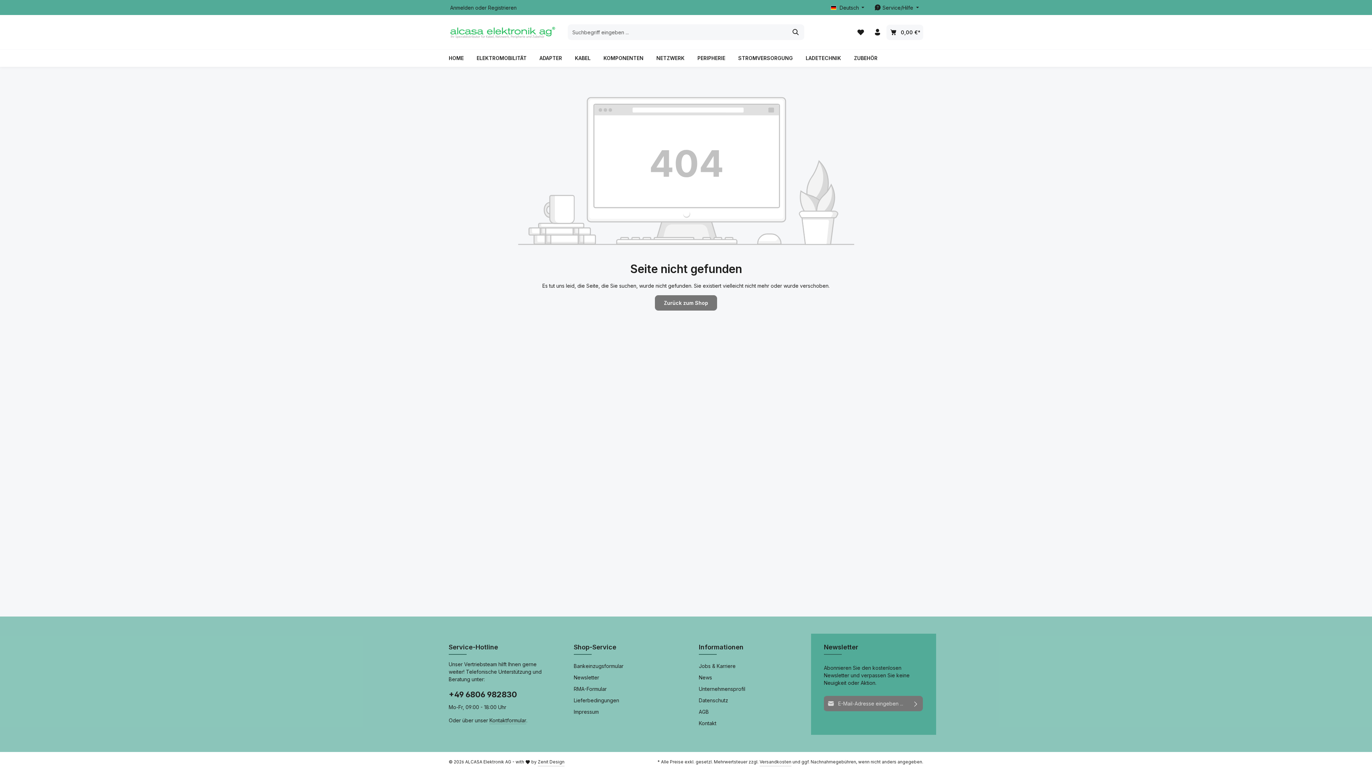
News (705, 677)
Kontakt (707, 723)
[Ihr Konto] (877, 32)
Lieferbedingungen (596, 700)
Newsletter (586, 677)
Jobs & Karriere (717, 666)
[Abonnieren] (916, 703)
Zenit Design (551, 761)
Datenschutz (713, 700)
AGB (704, 712)
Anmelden (462, 8)
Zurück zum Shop (686, 303)
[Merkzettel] (860, 32)
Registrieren (502, 8)
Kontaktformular (507, 720)
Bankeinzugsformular (598, 666)
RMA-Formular (590, 689)
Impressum (586, 712)
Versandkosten (775, 761)
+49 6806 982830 (483, 694)
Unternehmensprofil (722, 689)
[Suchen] (795, 32)
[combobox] (678, 32)
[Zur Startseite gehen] (502, 32)
